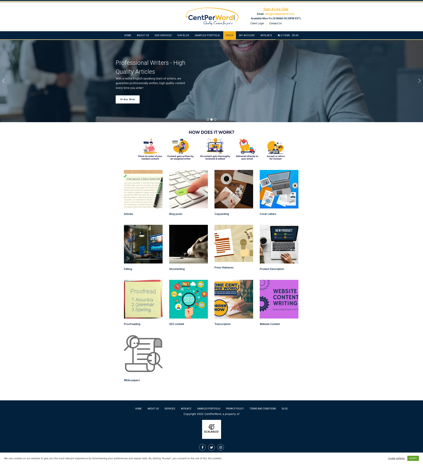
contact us (275, 23)
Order (230, 35)
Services (170, 408)
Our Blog (183, 35)
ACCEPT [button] (413, 458)
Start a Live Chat (275, 9)
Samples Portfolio (207, 35)
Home (127, 35)
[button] (3, 80)
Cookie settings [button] (396, 458)
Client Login (257, 23)
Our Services (163, 35)
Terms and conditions (263, 408)
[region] (211, 81)
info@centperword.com (279, 14)
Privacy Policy (235, 408)
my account (247, 35)
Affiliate (266, 35)
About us (143, 35)
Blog (285, 408)
